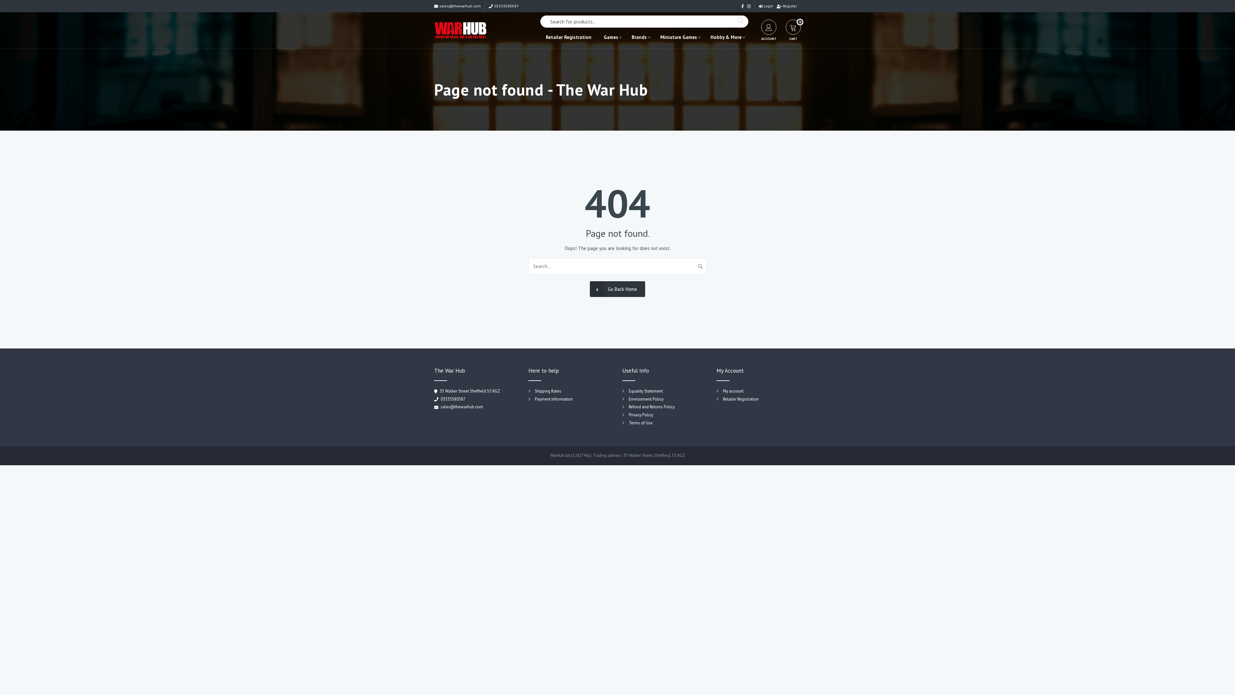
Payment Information (554, 399)
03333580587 (506, 6)
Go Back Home (622, 289)
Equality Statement (646, 391)
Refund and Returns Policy (652, 407)
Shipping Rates (548, 391)
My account (733, 391)
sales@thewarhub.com (460, 6)
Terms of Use (641, 423)
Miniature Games (678, 37)
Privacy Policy (641, 415)
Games (611, 37)
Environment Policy (646, 399)
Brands (639, 37)
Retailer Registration (568, 37)
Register (790, 6)
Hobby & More (726, 37)
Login (768, 6)
